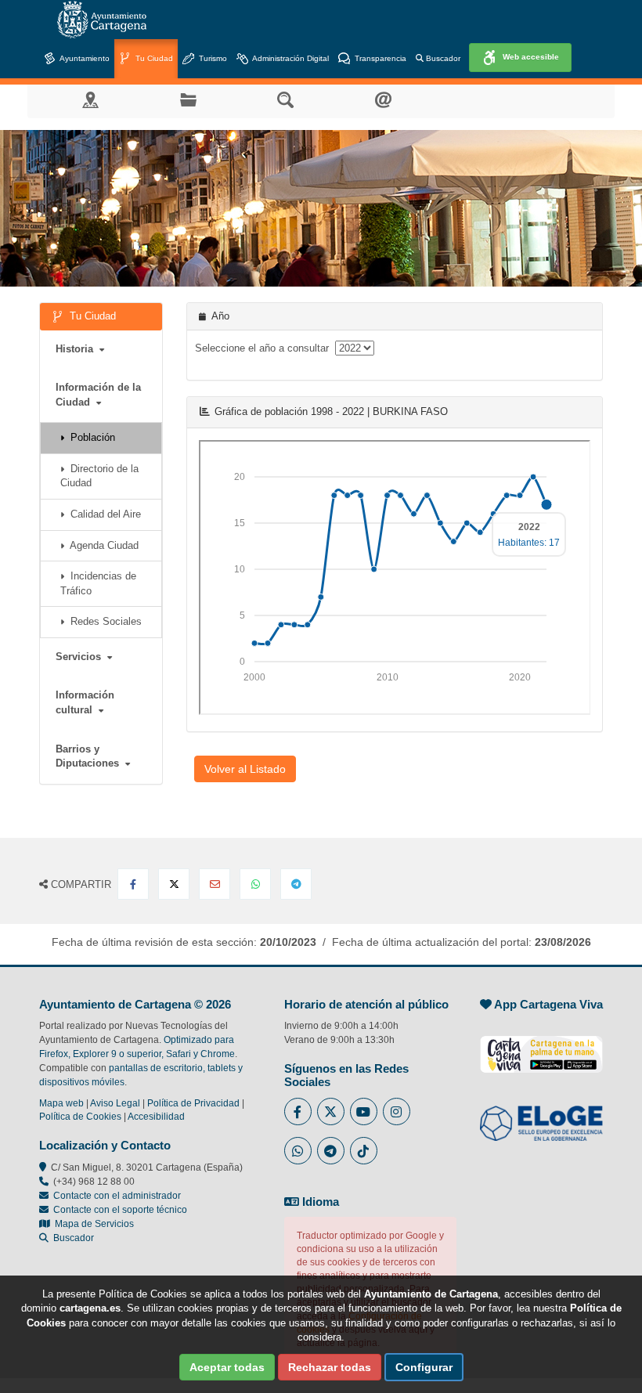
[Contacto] (383, 99)
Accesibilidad (156, 1116)
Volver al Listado (245, 769)
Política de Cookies (80, 1116)
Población (89, 437)
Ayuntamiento (84, 58)
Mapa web (61, 1103)
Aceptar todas (227, 1367)
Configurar (424, 1367)
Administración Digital (290, 58)
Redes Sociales (103, 621)
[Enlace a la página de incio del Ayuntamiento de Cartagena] (101, 19)
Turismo (212, 58)
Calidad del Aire (102, 514)
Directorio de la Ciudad (99, 476)
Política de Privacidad (193, 1103)
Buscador (442, 58)
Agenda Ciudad (101, 545)
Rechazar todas (329, 1367)
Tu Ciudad (153, 58)
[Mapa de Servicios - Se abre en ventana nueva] (90, 99)
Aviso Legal (115, 1103)
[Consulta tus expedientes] (188, 99)
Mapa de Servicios (92, 1223)
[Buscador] (285, 99)
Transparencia (379, 58)
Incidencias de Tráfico (98, 583)
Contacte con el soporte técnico (120, 1209)
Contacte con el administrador (117, 1195)
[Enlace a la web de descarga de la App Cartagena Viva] (541, 1046)
